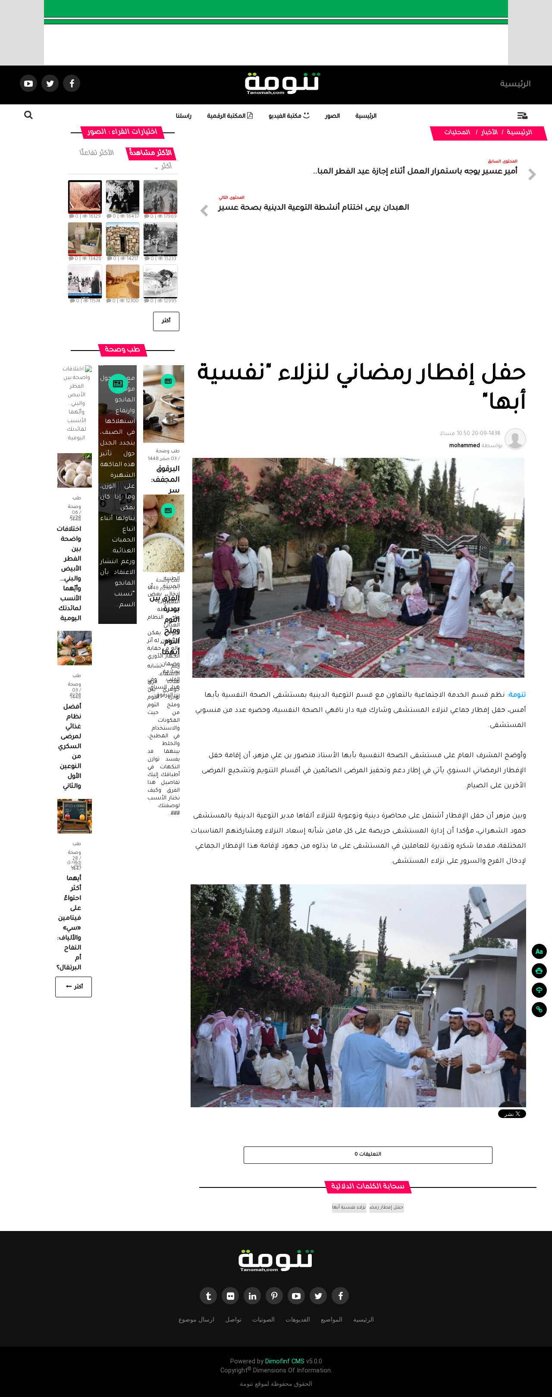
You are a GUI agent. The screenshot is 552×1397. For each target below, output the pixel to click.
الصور (333, 116)
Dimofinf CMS (284, 1361)
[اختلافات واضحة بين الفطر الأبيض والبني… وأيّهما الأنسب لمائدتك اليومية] (74, 471)
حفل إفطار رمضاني (386, 1207)
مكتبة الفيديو (286, 116)
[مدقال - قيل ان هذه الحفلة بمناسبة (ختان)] (160, 239)
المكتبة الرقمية (227, 116)
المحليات (457, 133)
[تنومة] (276, 1261)
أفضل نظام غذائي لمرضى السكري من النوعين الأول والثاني (69, 747)
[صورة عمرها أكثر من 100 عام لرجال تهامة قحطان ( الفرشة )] (160, 197)
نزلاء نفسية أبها (349, 1207)
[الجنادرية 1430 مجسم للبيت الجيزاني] (85, 239)
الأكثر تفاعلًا (97, 153)
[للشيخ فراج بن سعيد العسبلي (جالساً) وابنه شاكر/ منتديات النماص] (123, 197)
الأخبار (490, 133)
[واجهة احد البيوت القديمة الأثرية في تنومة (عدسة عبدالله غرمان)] (123, 239)
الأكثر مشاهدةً (151, 153)
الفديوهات (297, 1319)
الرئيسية (515, 85)
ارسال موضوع (196, 1319)
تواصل (233, 1319)
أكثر (166, 167)
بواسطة (471, 440)
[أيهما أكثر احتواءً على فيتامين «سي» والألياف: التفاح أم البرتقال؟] (74, 817)
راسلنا (183, 116)
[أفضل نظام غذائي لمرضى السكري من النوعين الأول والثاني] (74, 648)
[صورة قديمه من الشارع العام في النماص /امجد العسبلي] (123, 281)
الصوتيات (263, 1319)
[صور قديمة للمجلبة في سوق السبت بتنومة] (85, 281)
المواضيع (331, 1319)
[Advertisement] (358, 296)
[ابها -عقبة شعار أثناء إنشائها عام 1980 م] (85, 197)
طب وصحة (168, 451)
